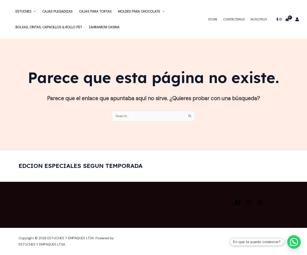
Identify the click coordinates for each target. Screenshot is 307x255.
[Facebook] (237, 202)
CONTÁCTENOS (234, 19)
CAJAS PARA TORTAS (95, 11)
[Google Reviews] (260, 202)
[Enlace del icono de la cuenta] (297, 19)
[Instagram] (249, 202)
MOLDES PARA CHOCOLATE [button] (139, 11)
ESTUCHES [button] (23, 11)
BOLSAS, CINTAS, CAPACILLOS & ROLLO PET (49, 27)
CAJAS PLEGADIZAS (57, 11)
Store (212, 19)
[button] (33, 11)
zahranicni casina (104, 27)
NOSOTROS (259, 19)
